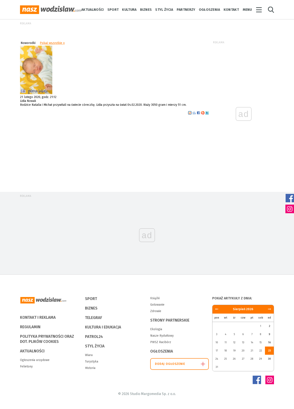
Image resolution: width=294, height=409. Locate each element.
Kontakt (231, 10)
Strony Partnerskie (169, 320)
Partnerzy (186, 10)
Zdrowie (155, 311)
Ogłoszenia (209, 10)
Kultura (129, 10)
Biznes (146, 10)
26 (234, 358)
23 (269, 350)
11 (225, 342)
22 (260, 350)
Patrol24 (94, 336)
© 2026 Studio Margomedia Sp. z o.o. (147, 394)
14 (252, 342)
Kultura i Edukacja (103, 327)
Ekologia (156, 329)
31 (217, 367)
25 (225, 358)
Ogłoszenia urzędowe (35, 360)
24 (216, 358)
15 (260, 342)
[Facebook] (256, 380)
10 (216, 342)
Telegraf (93, 317)
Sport (113, 10)
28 (252, 358)
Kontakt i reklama (38, 317)
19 (234, 350)
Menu (247, 10)
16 (269, 342)
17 (217, 350)
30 (269, 358)
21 (252, 350)
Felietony (26, 366)
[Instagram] (269, 380)
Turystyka (91, 361)
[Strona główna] (50, 9)
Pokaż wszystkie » (52, 43)
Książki (155, 298)
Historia (90, 368)
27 (243, 358)
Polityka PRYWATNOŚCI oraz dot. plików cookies (47, 339)
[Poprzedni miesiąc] (269, 309)
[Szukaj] (271, 10)
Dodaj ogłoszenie (170, 364)
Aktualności (92, 10)
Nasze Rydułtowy (162, 335)
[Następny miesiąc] (216, 309)
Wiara (89, 355)
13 (243, 342)
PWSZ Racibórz (160, 342)
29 (260, 358)
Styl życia (164, 10)
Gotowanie (157, 304)
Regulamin (30, 327)
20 (243, 350)
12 (234, 342)
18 (225, 350)
